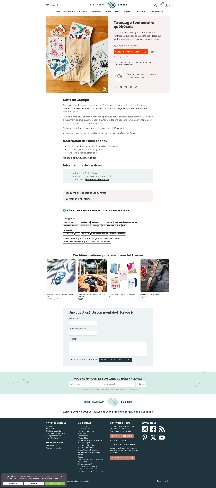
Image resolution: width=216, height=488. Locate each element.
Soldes (127, 12)
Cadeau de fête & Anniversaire (125, 222)
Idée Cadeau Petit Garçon (90, 226)
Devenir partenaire (121, 436)
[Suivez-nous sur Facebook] (153, 428)
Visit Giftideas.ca (51, 446)
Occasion (68, 12)
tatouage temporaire (99, 234)
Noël (124, 226)
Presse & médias (52, 438)
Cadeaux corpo (156, 12)
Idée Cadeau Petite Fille (111, 226)
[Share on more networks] (136, 87)
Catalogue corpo (121, 458)
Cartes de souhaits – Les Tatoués (122, 294)
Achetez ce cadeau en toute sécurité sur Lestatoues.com (97, 210)
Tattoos (121, 234)
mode (77, 234)
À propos (49, 426)
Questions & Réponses (77, 199)
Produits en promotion (86, 447)
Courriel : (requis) (77, 328)
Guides (82, 12)
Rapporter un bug (84, 462)
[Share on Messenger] (121, 87)
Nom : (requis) (76, 318)
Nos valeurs (50, 429)
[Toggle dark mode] (57, 5)
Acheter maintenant (129, 51)
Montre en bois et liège (149, 294)
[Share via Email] (131, 87)
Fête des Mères (83, 438)
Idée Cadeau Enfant (71, 226)
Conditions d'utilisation (54, 431)
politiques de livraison (97, 179)
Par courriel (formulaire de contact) (122, 426)
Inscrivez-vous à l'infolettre (87, 466)
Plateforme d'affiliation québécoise (90, 459)
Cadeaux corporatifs (85, 464)
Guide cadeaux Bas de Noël (74, 242)
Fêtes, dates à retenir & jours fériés (90, 471)
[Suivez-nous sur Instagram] (145, 428)
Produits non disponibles (87, 445)
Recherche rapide (84, 443)
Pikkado (80, 455)
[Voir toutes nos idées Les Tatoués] (119, 76)
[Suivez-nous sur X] (153, 437)
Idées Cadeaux (83, 426)
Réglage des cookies (53, 436)
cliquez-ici (125, 429)
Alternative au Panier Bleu (119, 440)
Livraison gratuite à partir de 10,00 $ (132, 63)
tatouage (85, 234)
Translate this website (53, 448)
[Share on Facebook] (116, 87)
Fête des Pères (83, 436)
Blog (117, 12)
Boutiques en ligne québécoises (89, 452)
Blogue (80, 457)
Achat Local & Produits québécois (77, 222)
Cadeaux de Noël (84, 429)
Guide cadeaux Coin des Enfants (98, 242)
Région (108, 12)
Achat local (139, 12)
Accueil (56, 12)
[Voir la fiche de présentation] (61, 275)
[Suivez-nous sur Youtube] (162, 437)
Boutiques (96, 12)
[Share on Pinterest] (126, 87)
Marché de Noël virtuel (86, 431)
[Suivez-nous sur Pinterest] (145, 437)
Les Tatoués (68, 234)
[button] (167, 5)
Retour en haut (162, 481)
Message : (73, 339)
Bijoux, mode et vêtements (102, 222)
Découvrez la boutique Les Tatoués (85, 193)
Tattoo (113, 234)
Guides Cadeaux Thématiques (88, 450)
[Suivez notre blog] (162, 428)
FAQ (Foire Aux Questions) (87, 469)
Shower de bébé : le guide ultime (90, 440)
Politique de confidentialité (55, 433)
